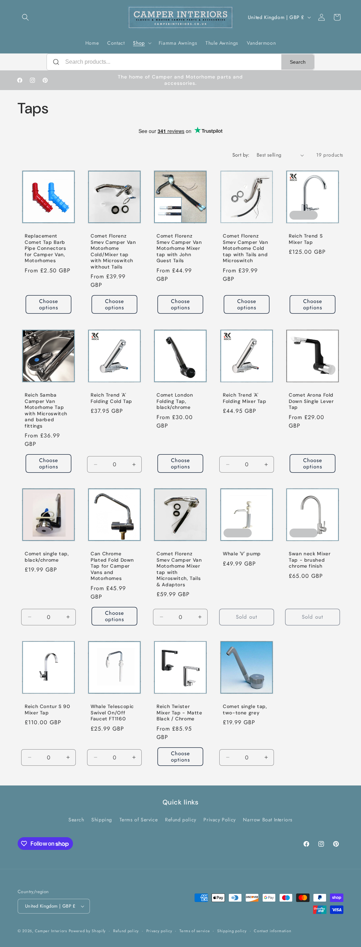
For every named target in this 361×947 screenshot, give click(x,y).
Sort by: (241, 154)
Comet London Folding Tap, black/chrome (175, 401)
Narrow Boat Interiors (268, 819)
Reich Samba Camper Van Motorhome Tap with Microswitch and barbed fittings (46, 410)
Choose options (48, 305)
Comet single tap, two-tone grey (245, 709)
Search (298, 62)
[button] (25, 17)
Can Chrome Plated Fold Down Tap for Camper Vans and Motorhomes (112, 566)
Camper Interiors (51, 931)
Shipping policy (232, 931)
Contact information (272, 931)
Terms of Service (139, 819)
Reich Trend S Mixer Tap (306, 239)
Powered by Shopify (87, 931)
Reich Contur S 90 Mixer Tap (47, 709)
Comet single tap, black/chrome (47, 557)
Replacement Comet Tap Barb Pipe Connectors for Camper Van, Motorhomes (45, 248)
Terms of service (194, 931)
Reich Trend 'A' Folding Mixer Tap (245, 398)
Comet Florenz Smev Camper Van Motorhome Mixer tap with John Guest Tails (179, 248)
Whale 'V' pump (242, 554)
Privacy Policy (219, 819)
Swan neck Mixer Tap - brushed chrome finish (309, 560)
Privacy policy (159, 931)
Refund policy (180, 819)
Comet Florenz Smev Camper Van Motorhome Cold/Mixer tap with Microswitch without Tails (113, 251)
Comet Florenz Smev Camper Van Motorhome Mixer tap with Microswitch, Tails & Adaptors (179, 569)
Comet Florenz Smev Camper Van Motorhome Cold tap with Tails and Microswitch (245, 248)
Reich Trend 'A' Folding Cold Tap (111, 398)
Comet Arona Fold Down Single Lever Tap (311, 401)
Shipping (101, 819)
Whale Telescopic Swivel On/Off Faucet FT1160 (112, 712)
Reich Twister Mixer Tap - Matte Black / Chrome (179, 712)
